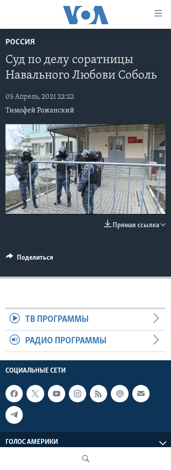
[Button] (29, 259)
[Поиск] (85, 458)
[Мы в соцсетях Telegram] (14, 415)
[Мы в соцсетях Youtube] (56, 393)
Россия (20, 42)
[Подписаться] (141, 393)
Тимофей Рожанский (39, 110)
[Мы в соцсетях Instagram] (77, 393)
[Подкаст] (119, 393)
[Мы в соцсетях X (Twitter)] (35, 393)
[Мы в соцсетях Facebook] (14, 393)
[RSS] (98, 393)
